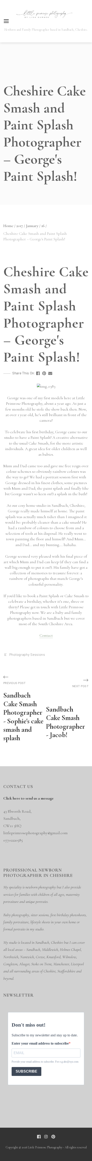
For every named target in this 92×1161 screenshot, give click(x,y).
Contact (46, 635)
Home (9, 225)
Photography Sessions (27, 654)
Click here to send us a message (28, 798)
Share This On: (23, 373)
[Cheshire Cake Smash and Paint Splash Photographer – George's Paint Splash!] (38, 373)
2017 (20, 225)
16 (44, 225)
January (33, 225)
